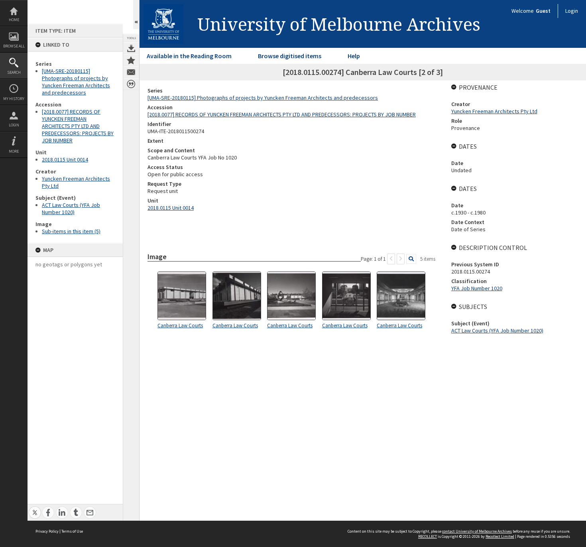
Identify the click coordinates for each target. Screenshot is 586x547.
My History (13, 98)
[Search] (411, 259)
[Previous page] (391, 259)
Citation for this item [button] (131, 84)
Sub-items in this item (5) (71, 231)
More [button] (14, 151)
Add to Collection (131, 60)
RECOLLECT (427, 536)
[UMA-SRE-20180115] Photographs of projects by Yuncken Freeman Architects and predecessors (76, 81)
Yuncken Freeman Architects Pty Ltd (494, 111)
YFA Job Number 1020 (476, 288)
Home (14, 19)
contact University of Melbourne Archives (477, 531)
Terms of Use (72, 531)
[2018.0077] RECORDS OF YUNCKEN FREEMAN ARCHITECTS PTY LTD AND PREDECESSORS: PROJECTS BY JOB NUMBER (78, 126)
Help (354, 56)
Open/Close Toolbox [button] (136, 14)
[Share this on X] (35, 508)
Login (14, 125)
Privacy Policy (47, 531)
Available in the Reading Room (189, 56)
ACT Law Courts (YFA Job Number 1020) (71, 208)
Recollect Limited (500, 536)
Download (131, 48)
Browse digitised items (289, 56)
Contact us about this (131, 72)
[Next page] (401, 259)
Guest (543, 10)
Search (14, 72)
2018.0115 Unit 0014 (65, 159)
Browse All (14, 46)
